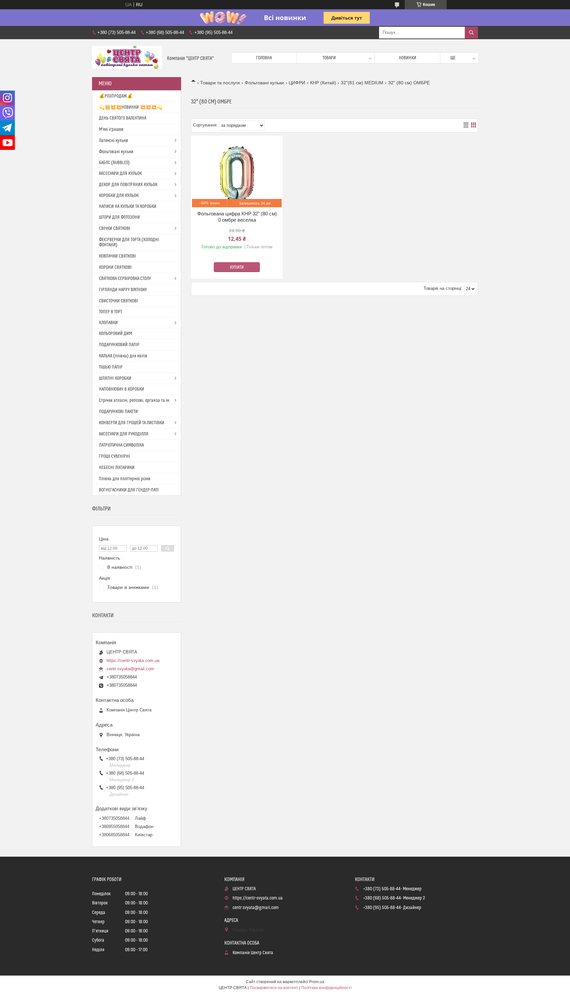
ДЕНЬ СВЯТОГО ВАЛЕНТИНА (122, 118)
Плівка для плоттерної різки (124, 479)
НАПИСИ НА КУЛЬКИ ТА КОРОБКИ (127, 206)
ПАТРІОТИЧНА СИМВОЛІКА (121, 445)
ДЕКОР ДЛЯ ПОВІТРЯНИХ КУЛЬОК (128, 184)
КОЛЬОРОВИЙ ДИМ (115, 333)
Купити (237, 267)
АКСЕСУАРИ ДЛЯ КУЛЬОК (120, 173)
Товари (329, 58)
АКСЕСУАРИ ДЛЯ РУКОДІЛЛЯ (123, 434)
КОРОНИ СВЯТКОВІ (115, 267)
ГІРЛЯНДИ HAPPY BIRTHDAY (123, 289)
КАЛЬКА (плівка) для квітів (123, 356)
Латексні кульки (113, 140)
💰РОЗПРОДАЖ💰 (116, 96)
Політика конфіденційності (326, 987)
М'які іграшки (111, 129)
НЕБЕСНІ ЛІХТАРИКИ (117, 467)
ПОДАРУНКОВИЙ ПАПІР (119, 344)
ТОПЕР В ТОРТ (110, 312)
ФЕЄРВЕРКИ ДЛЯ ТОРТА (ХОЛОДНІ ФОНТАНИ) (129, 242)
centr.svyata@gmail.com (130, 668)
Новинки (407, 58)
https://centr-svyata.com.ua (133, 660)
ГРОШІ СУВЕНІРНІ (114, 456)
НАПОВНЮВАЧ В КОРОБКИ (121, 389)
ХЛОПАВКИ (108, 322)
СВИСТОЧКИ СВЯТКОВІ (118, 301)
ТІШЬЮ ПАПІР (111, 367)
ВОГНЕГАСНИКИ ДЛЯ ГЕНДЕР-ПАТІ (129, 490)
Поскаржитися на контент (274, 987)
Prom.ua (316, 982)
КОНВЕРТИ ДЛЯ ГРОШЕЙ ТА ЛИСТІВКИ (131, 423)
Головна (264, 58)
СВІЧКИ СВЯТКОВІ (114, 228)
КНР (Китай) (323, 82)
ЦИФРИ (297, 82)
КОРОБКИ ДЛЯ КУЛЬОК (119, 195)
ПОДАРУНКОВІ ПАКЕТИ (118, 411)
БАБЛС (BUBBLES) (114, 162)
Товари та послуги (220, 82)
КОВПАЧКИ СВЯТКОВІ (117, 256)
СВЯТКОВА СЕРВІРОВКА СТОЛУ (125, 278)
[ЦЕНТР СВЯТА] (127, 58)
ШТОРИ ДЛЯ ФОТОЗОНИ (119, 217)
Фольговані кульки (264, 82)
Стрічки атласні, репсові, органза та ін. (134, 400)
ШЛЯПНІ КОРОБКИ (115, 378)
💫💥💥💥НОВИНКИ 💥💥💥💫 (130, 107)
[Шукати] (471, 33)
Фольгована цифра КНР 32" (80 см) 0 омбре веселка (237, 217)
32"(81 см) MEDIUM (362, 82)
